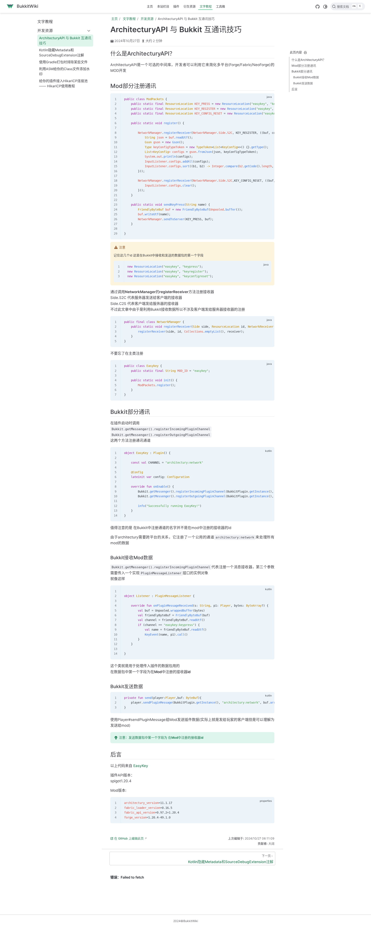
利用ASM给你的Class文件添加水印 (64, 71)
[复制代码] (268, 99)
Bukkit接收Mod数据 (306, 77)
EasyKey (140, 766)
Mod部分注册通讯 (304, 65)
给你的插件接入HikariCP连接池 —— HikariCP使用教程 (63, 83)
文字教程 (206, 6)
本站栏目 (163, 6)
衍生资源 (190, 6)
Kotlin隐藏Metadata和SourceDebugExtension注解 (61, 52)
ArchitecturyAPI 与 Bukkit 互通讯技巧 (65, 40)
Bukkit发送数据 (303, 83)
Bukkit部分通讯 (302, 71)
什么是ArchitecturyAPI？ (309, 60)
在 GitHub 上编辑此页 (129, 838)
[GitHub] (317, 6)
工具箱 (220, 6)
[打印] (305, 52)
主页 (150, 6)
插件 (176, 6)
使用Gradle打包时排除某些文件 (63, 62)
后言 (295, 89)
